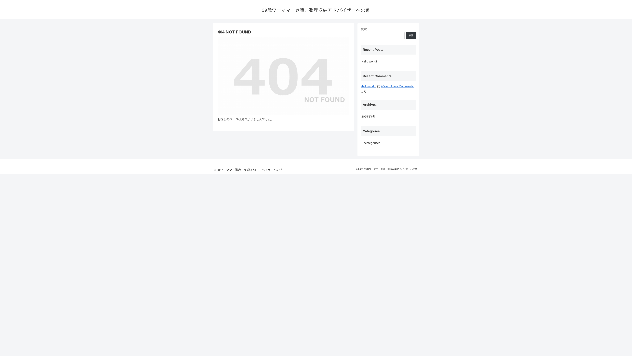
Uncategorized (371, 143)
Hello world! (369, 61)
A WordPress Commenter (397, 86)
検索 (364, 29)
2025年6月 (368, 116)
